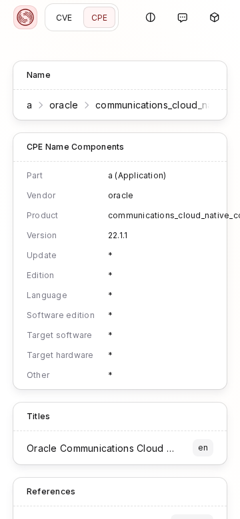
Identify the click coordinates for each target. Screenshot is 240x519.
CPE (99, 18)
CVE (64, 18)
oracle (64, 104)
